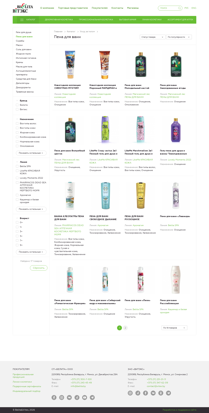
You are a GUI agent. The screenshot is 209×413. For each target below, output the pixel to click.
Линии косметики (22, 381)
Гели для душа (23, 32)
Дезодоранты (23, 87)
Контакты (117, 8)
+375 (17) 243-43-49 (81, 382)
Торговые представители (73, 8)
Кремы (19, 62)
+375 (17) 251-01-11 (156, 379)
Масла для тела (24, 66)
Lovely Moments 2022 (179, 159)
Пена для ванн (24, 37)
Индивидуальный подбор (26, 391)
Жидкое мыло (23, 53)
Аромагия (102, 225)
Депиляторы (22, 83)
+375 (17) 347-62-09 (157, 382)
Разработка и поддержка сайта (179, 410)
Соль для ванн (24, 49)
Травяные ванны (25, 91)
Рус (187, 8)
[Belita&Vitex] (23, 7)
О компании (47, 8)
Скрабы (20, 41)
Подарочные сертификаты (27, 386)
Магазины (133, 8)
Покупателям (100, 8)
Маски (19, 45)
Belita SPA (173, 225)
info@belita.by (78, 386)
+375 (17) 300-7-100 (81, 379)
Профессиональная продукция (23, 375)
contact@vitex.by (156, 386)
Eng (194, 8)
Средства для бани (26, 79)
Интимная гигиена (26, 58)
